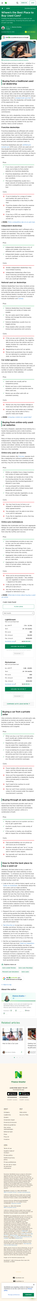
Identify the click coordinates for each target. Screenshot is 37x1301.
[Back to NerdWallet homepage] (2, 8)
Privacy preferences (10, 1162)
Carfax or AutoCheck (10, 885)
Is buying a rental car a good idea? (20, 417)
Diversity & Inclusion (10, 1122)
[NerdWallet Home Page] (6, 2)
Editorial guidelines (10, 1125)
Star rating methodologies (8, 1128)
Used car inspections (27, 943)
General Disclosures (25, 1236)
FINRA (23, 1231)
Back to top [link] (7, 984)
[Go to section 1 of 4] (14, 1057)
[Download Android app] (24, 1094)
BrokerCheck (19, 1238)
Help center (23, 1112)
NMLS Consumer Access (10, 1192)
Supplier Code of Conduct (9, 1151)
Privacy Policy (14, 1235)
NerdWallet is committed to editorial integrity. (15, 60)
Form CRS (24, 1234)
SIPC (27, 1231)
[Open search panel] (17, 3)
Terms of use (8, 1148)
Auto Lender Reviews (9, 968)
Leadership (7, 1115)
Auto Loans (25, 971)
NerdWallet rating (10, 641)
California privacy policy (9, 1158)
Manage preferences (14, 1294)
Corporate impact (9, 1120)
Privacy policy (8, 1155)
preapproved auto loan (23, 98)
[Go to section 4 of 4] (22, 1057)
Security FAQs (24, 1115)
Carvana (21, 456)
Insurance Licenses (16, 1203)
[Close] (34, 1285)
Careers (6, 1117)
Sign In (24, 2)
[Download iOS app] (12, 1094)
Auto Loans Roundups (26, 968)
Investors (7, 1139)
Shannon (18, 996)
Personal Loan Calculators (10, 971)
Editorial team (8, 1131)
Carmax (20, 298)
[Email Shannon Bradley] (13, 998)
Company (7, 1112)
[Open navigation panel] (2, 2)
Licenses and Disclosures (23, 1192)
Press (5, 1134)
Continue (28, 1294)
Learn (8, 8)
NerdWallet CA (20, 1281)
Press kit (6, 1136)
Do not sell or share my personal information (10, 1166)
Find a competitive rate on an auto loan (21, 222)
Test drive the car (9, 925)
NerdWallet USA (20, 1277)
